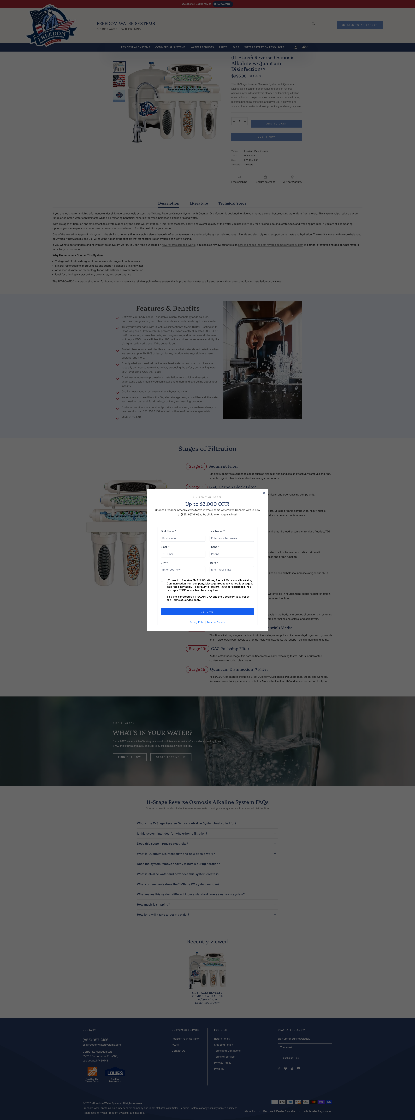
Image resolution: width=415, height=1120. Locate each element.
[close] (264, 493)
